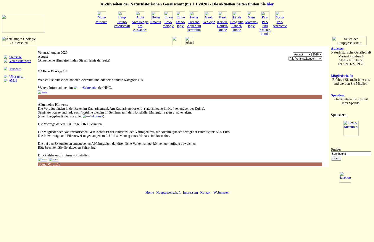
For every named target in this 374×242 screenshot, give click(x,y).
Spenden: (338, 95)
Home (149, 192)
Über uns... (16, 76)
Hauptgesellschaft (168, 192)
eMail (13, 80)
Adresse (97, 116)
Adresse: (337, 48)
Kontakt (205, 192)
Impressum (190, 192)
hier (270, 4)
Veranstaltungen (20, 61)
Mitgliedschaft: (342, 76)
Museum (15, 69)
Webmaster (221, 192)
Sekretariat (90, 87)
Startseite (15, 57)
